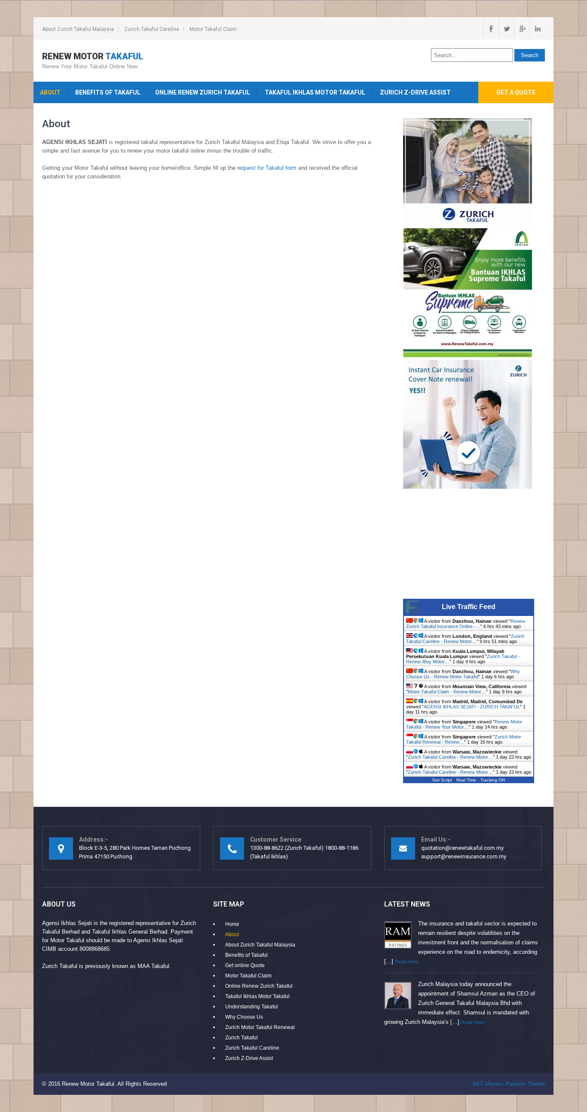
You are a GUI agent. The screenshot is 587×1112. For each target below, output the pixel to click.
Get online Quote (245, 965)
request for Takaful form (267, 168)
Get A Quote (515, 92)
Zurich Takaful (241, 1038)
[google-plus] (521, 28)
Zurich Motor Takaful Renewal (260, 1027)
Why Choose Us (244, 1017)
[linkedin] (537, 28)
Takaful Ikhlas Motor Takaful (315, 92)
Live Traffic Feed (468, 606)
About (50, 92)
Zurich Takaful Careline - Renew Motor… (465, 639)
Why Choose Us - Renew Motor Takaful (463, 674)
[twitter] (506, 28)
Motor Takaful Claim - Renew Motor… (447, 691)
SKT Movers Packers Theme (508, 1084)
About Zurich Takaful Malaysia (78, 29)
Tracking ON (492, 780)
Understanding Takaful (251, 1007)
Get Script (442, 780)
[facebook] (490, 28)
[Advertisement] (474, 545)
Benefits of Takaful (108, 92)
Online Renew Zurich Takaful (202, 92)
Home (232, 924)
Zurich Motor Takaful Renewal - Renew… (463, 739)
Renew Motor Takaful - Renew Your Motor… (464, 724)
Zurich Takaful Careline (151, 29)
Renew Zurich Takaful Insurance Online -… (465, 624)
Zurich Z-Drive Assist (415, 92)
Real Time (466, 780)
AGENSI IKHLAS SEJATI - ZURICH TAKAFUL (472, 706)
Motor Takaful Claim (213, 29)
